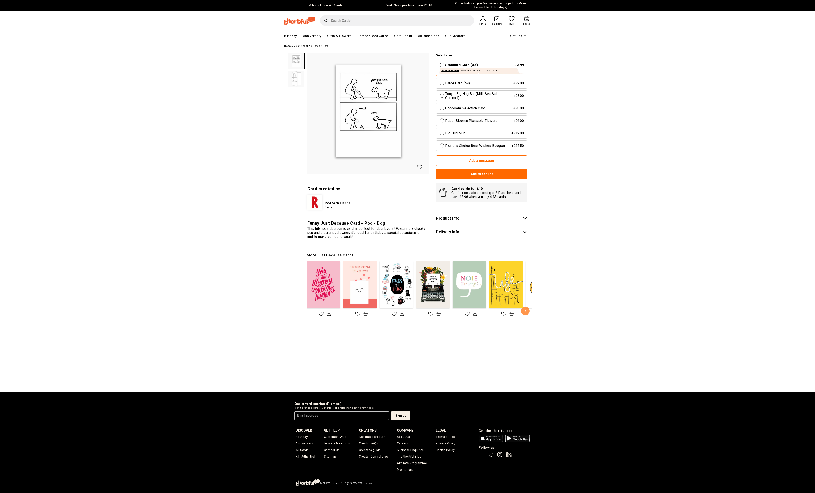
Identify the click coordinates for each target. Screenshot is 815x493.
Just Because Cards (307, 46)
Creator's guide (370, 450)
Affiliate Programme (412, 463)
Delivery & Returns (337, 443)
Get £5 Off (518, 36)
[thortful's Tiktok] (491, 456)
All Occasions (428, 36)
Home (288, 46)
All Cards (302, 450)
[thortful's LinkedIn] (509, 456)
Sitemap (330, 456)
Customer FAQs (335, 437)
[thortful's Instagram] (500, 456)
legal (441, 430)
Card (326, 46)
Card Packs (403, 36)
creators (368, 430)
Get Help (332, 430)
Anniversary (312, 36)
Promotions (405, 469)
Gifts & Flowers (339, 36)
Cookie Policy (445, 450)
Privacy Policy (445, 443)
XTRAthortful (305, 456)
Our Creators (455, 36)
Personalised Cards (372, 36)
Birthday (290, 36)
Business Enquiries (410, 450)
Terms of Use (445, 437)
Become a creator (372, 437)
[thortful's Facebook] (482, 456)
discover (304, 430)
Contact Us (332, 450)
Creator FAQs (368, 443)
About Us (403, 437)
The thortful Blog (409, 456)
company (405, 430)
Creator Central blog (373, 456)
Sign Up (400, 415)
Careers (402, 443)
